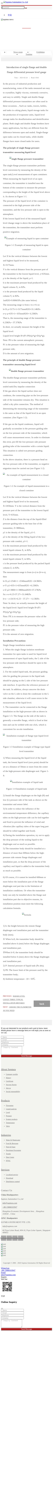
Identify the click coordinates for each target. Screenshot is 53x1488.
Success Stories (11, 1085)
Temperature (10, 1123)
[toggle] (2, 2)
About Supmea (8, 1069)
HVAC (8, 1161)
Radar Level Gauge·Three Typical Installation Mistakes (14, 999)
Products (5, 1100)
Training (29, 54)
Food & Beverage (12, 1143)
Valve (8, 1126)
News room (18, 52)
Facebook (3, 1238)
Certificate (9, 1081)
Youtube (15, 1238)
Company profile (12, 1074)
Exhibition (40, 52)
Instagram (20, 1238)
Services (5, 1169)
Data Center (10, 1157)
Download (9, 1178)
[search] (2, 3)
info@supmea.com (9, 1203)
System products (11, 1119)
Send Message (26, 1056)
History (8, 1078)
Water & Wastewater (13, 1140)
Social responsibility (13, 1091)
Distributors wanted (13, 1181)
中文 (10, 15)
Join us (8, 1088)
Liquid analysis (11, 1109)
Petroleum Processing (13, 1150)
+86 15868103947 (9, 1207)
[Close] (2, 1308)
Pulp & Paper (10, 1147)
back (42, 1003)
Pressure (9, 1116)
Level (8, 1112)
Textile (8, 1154)
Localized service (12, 1175)
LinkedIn (9, 1238)
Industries (6, 1135)
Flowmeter (9, 1105)
